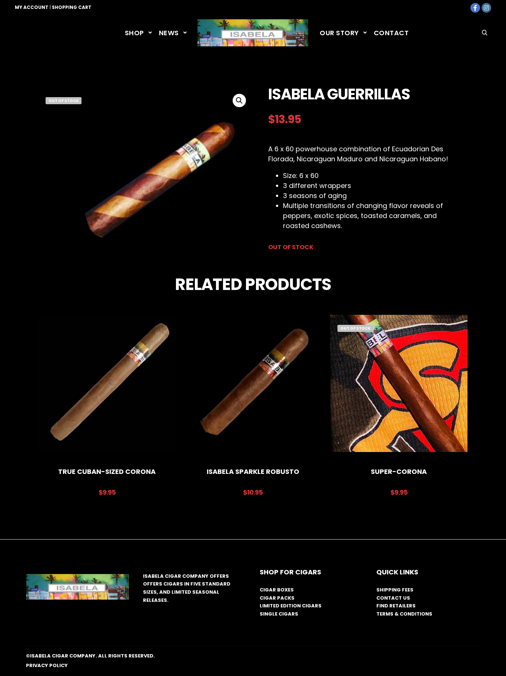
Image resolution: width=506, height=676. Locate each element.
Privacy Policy (47, 665)
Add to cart (107, 387)
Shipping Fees (394, 589)
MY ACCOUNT (32, 7)
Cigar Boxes (277, 589)
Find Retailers (396, 605)
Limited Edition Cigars (291, 605)
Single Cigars (279, 613)
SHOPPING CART (71, 7)
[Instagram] (486, 8)
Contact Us (393, 597)
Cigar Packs (277, 597)
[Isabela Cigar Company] (253, 33)
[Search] (484, 33)
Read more (398, 387)
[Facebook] (475, 8)
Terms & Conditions (404, 613)
